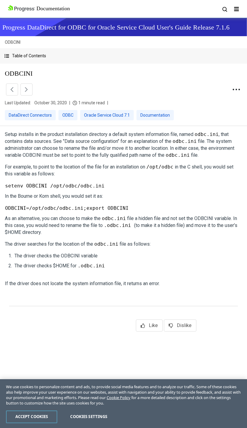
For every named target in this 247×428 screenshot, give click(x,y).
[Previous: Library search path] (12, 89)
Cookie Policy (118, 397)
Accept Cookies (31, 416)
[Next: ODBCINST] (26, 89)
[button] (123, 56)
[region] (123, 403)
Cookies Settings (88, 416)
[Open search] (224, 9)
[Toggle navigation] (236, 9)
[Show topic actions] (236, 89)
